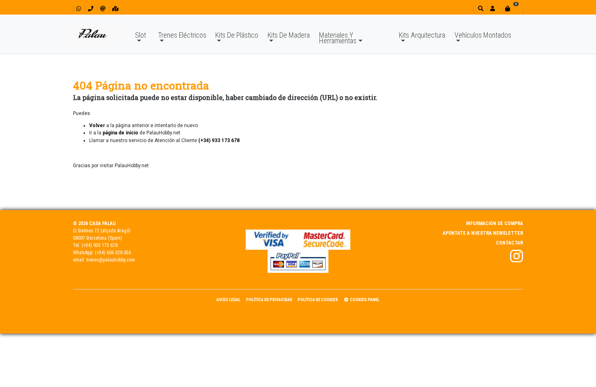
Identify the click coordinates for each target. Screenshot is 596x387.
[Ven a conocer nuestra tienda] (115, 9)
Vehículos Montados (483, 35)
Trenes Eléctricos (182, 35)
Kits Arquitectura (422, 35)
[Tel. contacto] (90, 9)
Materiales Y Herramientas (337, 38)
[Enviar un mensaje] (102, 9)
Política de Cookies (318, 299)
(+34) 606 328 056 (113, 252)
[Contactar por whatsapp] (78, 9)
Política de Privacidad (269, 299)
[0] (512, 9)
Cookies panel (364, 299)
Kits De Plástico (236, 35)
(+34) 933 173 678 (99, 245)
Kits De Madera (289, 35)
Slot (140, 35)
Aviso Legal (228, 299)
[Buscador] (479, 9)
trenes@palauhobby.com (110, 260)
